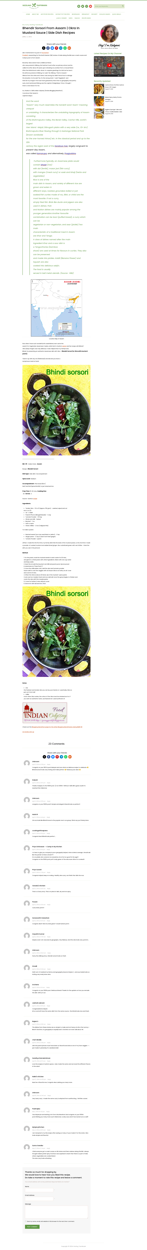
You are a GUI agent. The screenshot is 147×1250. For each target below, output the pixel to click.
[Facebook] (48, 48)
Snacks (77, 18)
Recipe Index (86, 18)
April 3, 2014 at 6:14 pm (38, 833)
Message (28, 1204)
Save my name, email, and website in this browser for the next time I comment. (51, 1221)
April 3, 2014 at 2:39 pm (38, 764)
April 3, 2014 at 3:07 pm (38, 783)
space (64, 346)
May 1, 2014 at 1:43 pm (38, 1111)
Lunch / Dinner (61, 18)
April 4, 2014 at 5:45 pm (39, 969)
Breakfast (85, 14)
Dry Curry (25, 25)
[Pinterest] (56, 48)
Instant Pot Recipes (63, 14)
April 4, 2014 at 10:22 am (39, 953)
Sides (70, 18)
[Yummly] (69, 48)
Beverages (76, 14)
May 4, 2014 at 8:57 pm (39, 1130)
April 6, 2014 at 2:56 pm (39, 1042)
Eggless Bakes (104, 14)
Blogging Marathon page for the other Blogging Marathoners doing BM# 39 (57, 727)
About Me (35, 14)
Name (27, 1187)
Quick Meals (116, 14)
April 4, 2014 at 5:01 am (38, 921)
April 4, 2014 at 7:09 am (39, 937)
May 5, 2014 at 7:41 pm (38, 1148)
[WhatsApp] (65, 48)
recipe (35, 498)
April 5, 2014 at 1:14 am (38, 987)
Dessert (94, 14)
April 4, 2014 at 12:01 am (39, 888)
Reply (48, 764)
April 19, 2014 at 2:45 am (39, 1095)
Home (28, 14)
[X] (43, 48)
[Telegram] (60, 48)
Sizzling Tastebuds (36, 25)
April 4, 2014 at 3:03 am (39, 904)
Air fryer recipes (47, 14)
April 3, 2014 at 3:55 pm (39, 801)
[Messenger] (52, 48)
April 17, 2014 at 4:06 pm (39, 1079)
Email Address (29, 1195)
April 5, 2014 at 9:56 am (39, 1024)
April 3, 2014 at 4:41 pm (38, 817)
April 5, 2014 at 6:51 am (38, 1006)
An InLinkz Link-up (28, 732)
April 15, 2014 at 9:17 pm (39, 1061)
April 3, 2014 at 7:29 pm (38, 872)
